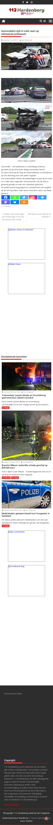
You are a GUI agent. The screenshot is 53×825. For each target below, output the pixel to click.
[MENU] (50, 21)
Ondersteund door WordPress (15, 818)
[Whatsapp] (14, 197)
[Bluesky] (14, 202)
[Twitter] (24, 197)
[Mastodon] (5, 202)
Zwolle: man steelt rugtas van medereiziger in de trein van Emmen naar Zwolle (13, 217)
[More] (24, 202)
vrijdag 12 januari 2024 (11, 462)
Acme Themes (26, 821)
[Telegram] (42, 197)
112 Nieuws (6, 478)
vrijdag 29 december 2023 (12, 510)
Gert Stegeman (27, 40)
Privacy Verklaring (11, 804)
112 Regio (6, 206)
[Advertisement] (26, 324)
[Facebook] (5, 197)
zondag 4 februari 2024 (11, 392)
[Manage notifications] (46, 819)
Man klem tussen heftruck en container (39, 215)
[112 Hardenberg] (3, 21)
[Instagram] (33, 197)
